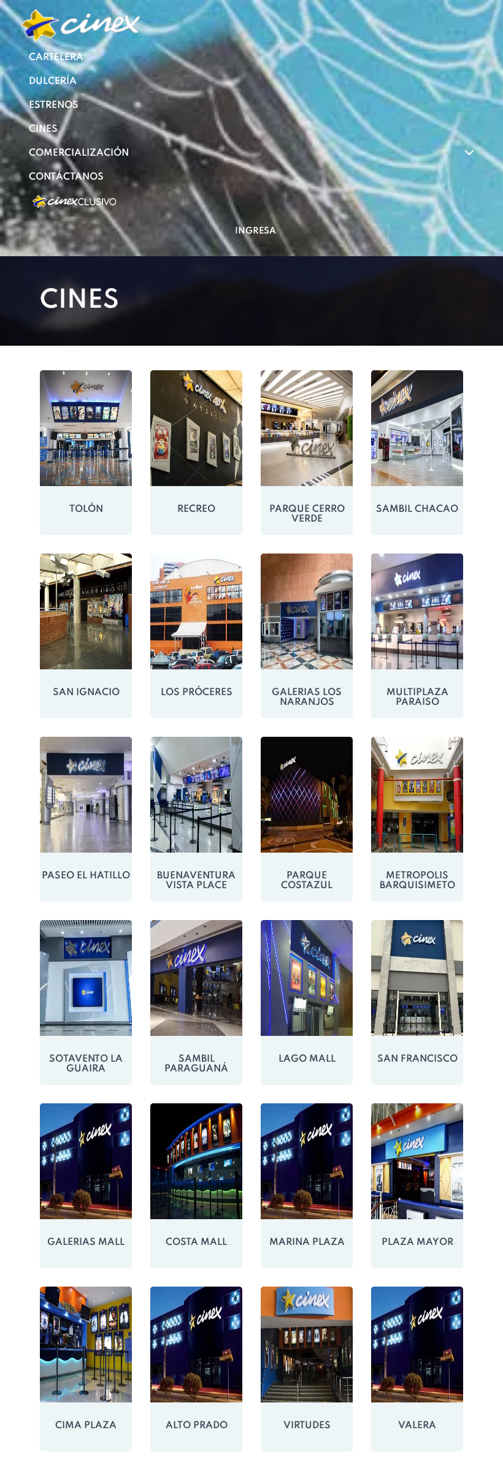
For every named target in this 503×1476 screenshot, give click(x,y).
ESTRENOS (54, 105)
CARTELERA (56, 58)
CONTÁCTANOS (66, 177)
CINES (43, 129)
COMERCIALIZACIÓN (80, 153)
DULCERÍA (53, 81)
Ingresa (255, 231)
